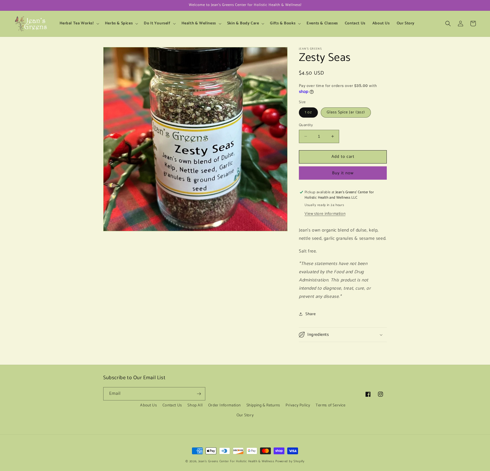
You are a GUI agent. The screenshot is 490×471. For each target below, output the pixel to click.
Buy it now (343, 173)
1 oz (308, 112)
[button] (79, 23)
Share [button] (310, 314)
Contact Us (172, 405)
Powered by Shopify (290, 461)
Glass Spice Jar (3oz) (346, 112)
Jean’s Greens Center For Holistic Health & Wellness (236, 461)
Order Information (224, 405)
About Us (148, 405)
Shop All (194, 405)
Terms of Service (331, 405)
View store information (325, 214)
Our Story (245, 415)
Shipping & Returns (263, 405)
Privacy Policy (298, 405)
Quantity (306, 125)
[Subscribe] (199, 393)
